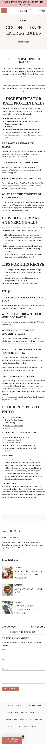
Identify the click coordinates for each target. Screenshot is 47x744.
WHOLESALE (12, 712)
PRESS (24, 712)
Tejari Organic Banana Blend (25, 71)
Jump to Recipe (23, 42)
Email (3, 659)
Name (3, 649)
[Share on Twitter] (15, 531)
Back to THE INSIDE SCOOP (23, 632)
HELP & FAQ (34, 712)
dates (38, 542)
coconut (33, 542)
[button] (12, 740)
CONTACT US (14, 727)
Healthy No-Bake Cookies (14, 420)
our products (37, 492)
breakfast (26, 542)
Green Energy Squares (13, 417)
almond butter (10, 542)
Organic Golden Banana (21, 545)
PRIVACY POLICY (31, 727)
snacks (41, 545)
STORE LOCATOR (33, 705)
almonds (19, 542)
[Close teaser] (23, 737)
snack (36, 545)
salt (32, 545)
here (38, 183)
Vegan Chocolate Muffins (14, 425)
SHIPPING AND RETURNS (31, 719)
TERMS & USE (11, 719)
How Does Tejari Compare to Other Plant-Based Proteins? (28, 574)
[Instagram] (23, 735)
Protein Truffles (10, 428)
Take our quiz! (13, 400)
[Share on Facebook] (11, 531)
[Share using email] (19, 531)
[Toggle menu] (4, 10)
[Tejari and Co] (23, 10)
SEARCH (10, 705)
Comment (5, 669)
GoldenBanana (7, 545)
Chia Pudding (10, 423)
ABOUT (19, 705)
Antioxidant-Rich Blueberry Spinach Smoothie (24, 609)
